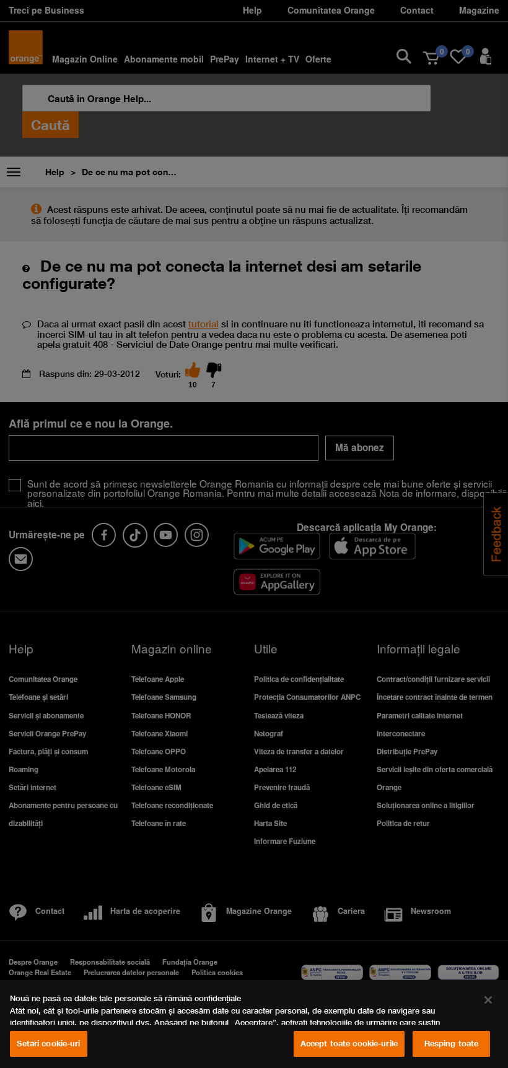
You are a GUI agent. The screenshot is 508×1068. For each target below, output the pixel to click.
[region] (254, 1024)
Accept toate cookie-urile (349, 1043)
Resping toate (451, 1043)
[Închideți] (488, 1000)
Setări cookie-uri (48, 1043)
